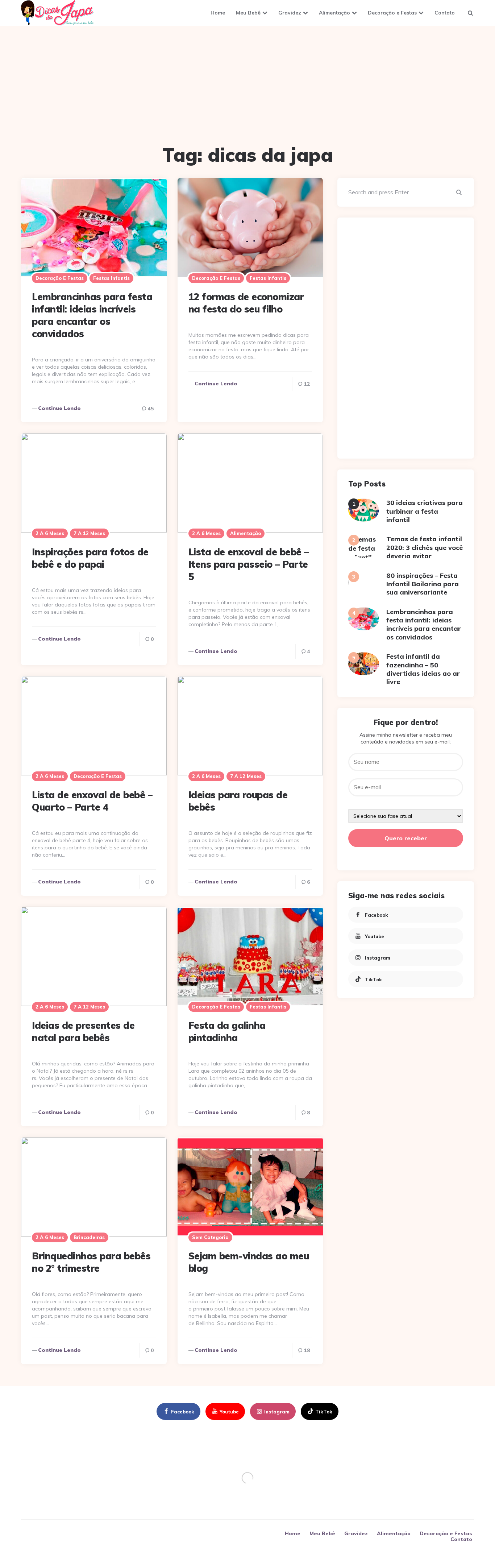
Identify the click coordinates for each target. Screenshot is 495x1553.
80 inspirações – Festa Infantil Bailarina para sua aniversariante (422, 583)
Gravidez (289, 12)
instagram (377, 958)
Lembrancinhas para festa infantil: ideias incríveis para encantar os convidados (92, 315)
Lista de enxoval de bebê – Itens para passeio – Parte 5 (248, 564)
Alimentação (334, 12)
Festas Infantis (111, 278)
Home (218, 12)
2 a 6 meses (50, 533)
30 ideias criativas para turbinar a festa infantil (424, 511)
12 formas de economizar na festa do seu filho (246, 303)
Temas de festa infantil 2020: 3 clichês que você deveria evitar (424, 547)
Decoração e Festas (392, 12)
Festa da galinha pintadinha (227, 1031)
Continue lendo (59, 408)
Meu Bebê (248, 12)
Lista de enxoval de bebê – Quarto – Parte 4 (92, 801)
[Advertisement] (247, 87)
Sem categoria (210, 1237)
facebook (376, 915)
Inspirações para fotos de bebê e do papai (90, 558)
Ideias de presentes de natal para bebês (83, 1031)
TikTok (373, 979)
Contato (444, 12)
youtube (374, 936)
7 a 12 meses (89, 533)
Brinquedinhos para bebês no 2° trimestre (91, 1262)
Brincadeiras (89, 1237)
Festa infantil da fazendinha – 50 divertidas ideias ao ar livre (423, 669)
